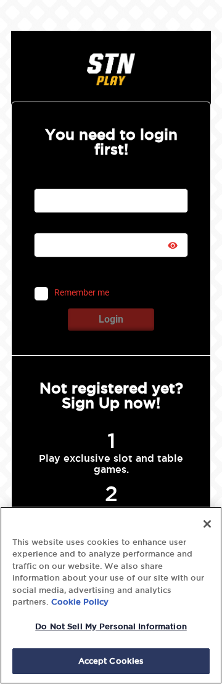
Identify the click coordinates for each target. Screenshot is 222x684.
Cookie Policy (80, 601)
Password (53, 225)
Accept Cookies (111, 660)
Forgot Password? (137, 270)
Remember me (81, 293)
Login (111, 319)
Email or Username (69, 181)
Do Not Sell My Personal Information (111, 626)
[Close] (207, 523)
